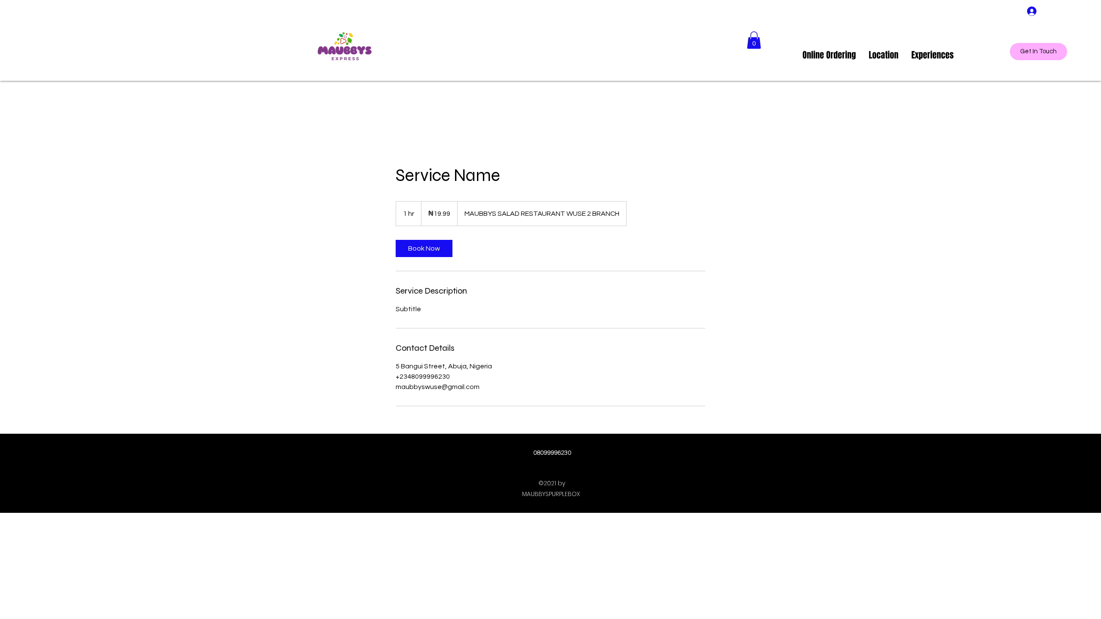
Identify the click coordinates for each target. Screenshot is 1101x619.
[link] (424, 248)
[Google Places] (1012, 19)
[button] (754, 40)
